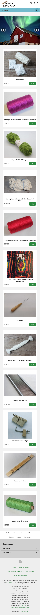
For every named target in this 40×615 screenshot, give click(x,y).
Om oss (23, 533)
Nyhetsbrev (30, 571)
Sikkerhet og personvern (16, 571)
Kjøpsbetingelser (23, 567)
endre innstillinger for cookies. (20, 608)
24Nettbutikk (24, 611)
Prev (5, 29)
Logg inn (19, 537)
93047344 (10, 582)
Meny (6, 10)
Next (38, 29)
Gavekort (11, 537)
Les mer (24, 605)
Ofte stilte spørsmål (20, 575)
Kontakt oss (27, 537)
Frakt (14, 567)
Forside (8, 533)
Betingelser (31, 533)
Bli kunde (15, 533)
